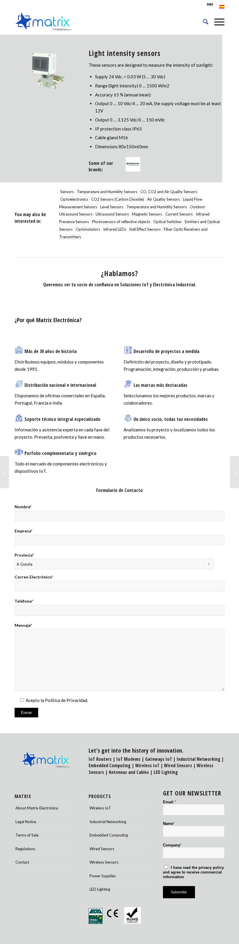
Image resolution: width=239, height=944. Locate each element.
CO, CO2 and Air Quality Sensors (168, 192)
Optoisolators (88, 229)
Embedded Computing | (112, 765)
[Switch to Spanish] (221, 6)
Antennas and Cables (129, 772)
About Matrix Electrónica (36, 808)
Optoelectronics (74, 199)
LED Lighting (166, 772)
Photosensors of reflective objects (121, 222)
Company (172, 845)
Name (169, 823)
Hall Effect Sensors (145, 229)
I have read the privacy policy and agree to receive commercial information (193, 872)
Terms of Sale (26, 835)
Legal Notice (25, 821)
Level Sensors (111, 206)
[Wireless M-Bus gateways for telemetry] (234, 472)
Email (169, 802)
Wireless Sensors (103, 862)
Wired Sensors (178, 765)
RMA (210, 4)
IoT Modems (128, 759)
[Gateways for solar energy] (4, 472)
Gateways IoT (158, 759)
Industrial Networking (198, 759)
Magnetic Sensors (147, 214)
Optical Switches (167, 222)
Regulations (25, 848)
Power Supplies (102, 876)
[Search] (202, 21)
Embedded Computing (108, 835)
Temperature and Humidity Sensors (107, 192)
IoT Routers (100, 759)
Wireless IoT (147, 765)
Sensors (67, 192)
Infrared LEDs (114, 229)
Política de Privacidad (66, 700)
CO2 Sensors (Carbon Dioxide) (117, 199)
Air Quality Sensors (163, 199)
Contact (22, 862)
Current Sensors (179, 214)
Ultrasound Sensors (112, 214)
